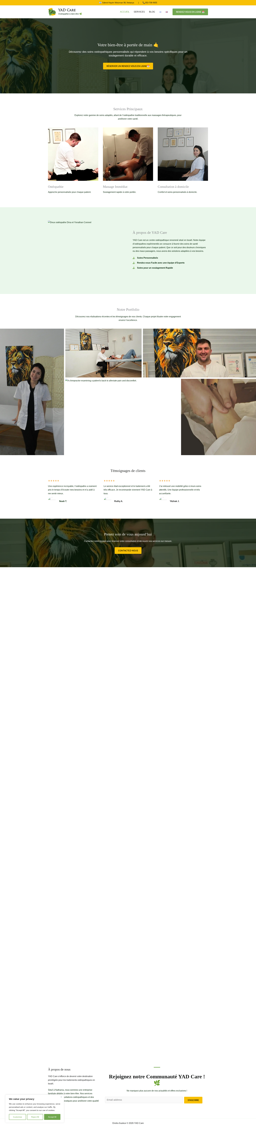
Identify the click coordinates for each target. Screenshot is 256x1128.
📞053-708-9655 (150, 2)
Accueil (124, 12)
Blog (152, 12)
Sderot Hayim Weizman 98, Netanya (118, 2)
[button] (190, 12)
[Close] (61, 1097)
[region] (34, 1109)
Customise (17, 1117)
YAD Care (67, 10)
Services (139, 12)
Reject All (35, 1117)
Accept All (52, 1117)
